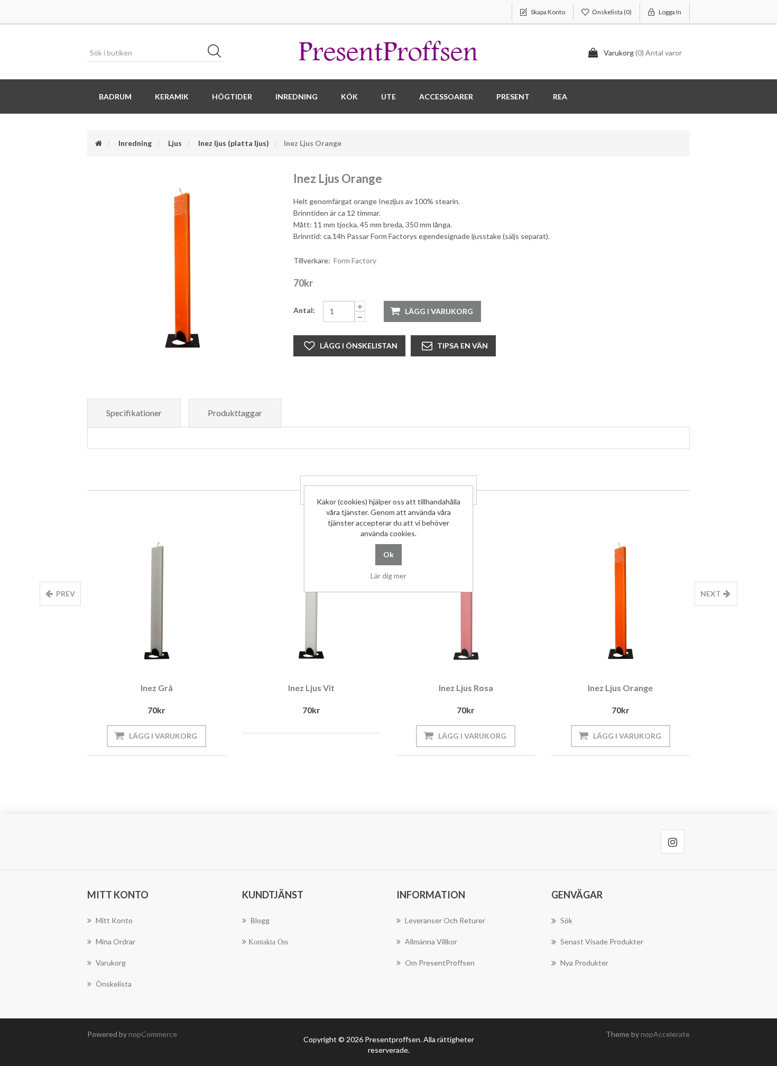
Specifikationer (134, 413)
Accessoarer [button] (446, 96)
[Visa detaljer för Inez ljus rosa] (465, 600)
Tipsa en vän (462, 345)
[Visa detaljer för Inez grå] (156, 600)
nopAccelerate (665, 1034)
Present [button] (513, 96)
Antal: (304, 310)
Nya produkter (584, 962)
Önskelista (114, 983)
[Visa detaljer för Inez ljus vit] (311, 600)
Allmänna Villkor (431, 941)
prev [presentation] (65, 593)
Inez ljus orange (620, 688)
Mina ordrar (115, 941)
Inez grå (157, 688)
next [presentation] (710, 593)
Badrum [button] (115, 96)
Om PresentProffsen (440, 962)
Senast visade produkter (601, 941)
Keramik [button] (172, 96)
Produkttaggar (235, 413)
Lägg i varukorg (439, 311)
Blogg (260, 920)
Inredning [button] (296, 96)
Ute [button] (388, 96)
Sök (217, 53)
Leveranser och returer (445, 920)
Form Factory (355, 260)
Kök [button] (349, 96)
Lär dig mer (388, 575)
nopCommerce (152, 1034)
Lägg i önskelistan (358, 345)
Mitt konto (114, 920)
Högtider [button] (232, 96)
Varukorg (111, 962)
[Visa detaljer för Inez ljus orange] (620, 600)
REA (560, 96)
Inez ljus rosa (466, 688)
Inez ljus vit (311, 688)
